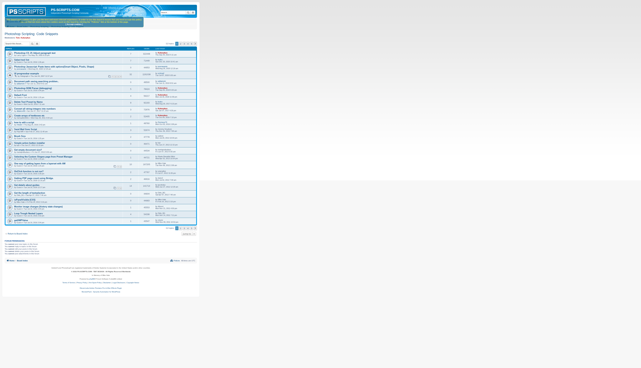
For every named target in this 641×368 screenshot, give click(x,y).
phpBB (92, 279)
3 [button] (184, 43)
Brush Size (20, 136)
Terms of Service (68, 283)
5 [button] (191, 43)
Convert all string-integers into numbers (35, 109)
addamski (21, 84)
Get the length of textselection (29, 193)
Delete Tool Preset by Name (28, 102)
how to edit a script (24, 122)
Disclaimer (107, 283)
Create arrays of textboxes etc (29, 115)
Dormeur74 (162, 122)
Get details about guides (26, 185)
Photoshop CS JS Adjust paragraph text (34, 53)
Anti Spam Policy (95, 283)
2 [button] (180, 43)
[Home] (28, 11)
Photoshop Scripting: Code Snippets (31, 34)
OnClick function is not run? (29, 171)
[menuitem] (175, 261)
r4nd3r (19, 125)
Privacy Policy (82, 283)
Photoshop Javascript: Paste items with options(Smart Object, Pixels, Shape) (54, 66)
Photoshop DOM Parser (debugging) (33, 88)
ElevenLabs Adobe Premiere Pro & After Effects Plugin (101, 288)
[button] (195, 44)
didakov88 (21, 111)
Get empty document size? (28, 150)
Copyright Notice (133, 283)
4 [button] (187, 43)
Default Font (20, 95)
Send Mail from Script (25, 129)
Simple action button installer (29, 143)
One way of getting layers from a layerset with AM (39, 163)
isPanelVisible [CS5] (24, 200)
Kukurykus (25, 38)
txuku (160, 60)
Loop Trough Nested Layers (28, 213)
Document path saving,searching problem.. (36, 81)
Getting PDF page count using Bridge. (34, 178)
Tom (18, 38)
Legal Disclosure (118, 283)
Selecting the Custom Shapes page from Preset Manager (43, 156)
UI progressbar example (26, 73)
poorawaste (21, 69)
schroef (161, 73)
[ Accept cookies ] (74, 24)
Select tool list (21, 60)
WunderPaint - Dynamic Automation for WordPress (101, 292)
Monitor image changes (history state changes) (38, 206)
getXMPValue (21, 220)
